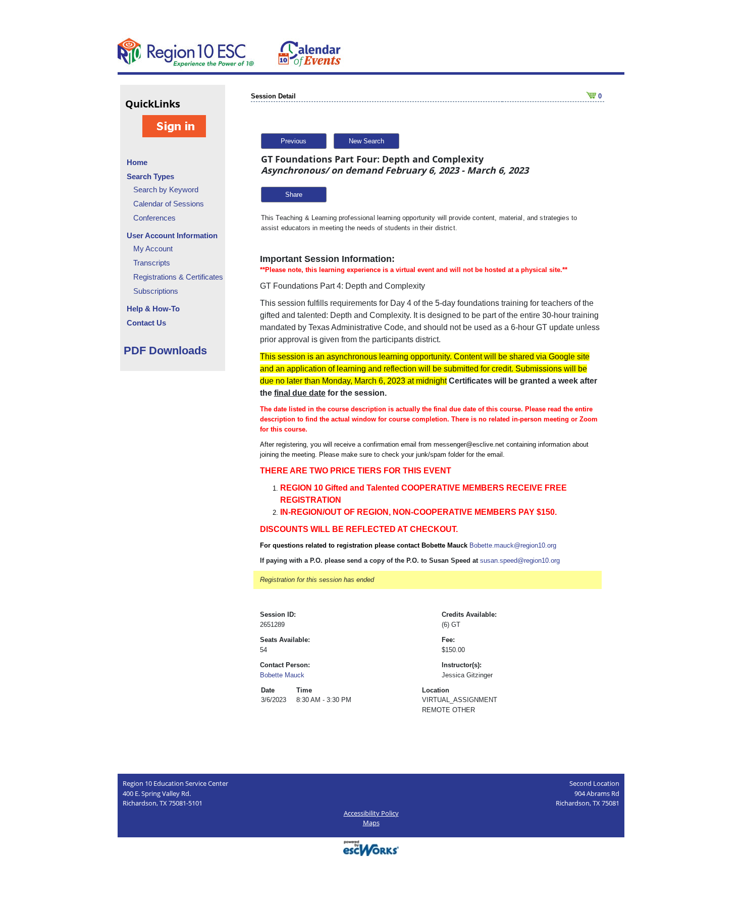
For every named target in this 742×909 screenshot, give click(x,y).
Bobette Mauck (282, 675)
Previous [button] (293, 141)
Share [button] (293, 194)
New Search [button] (366, 141)
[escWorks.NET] (371, 847)
